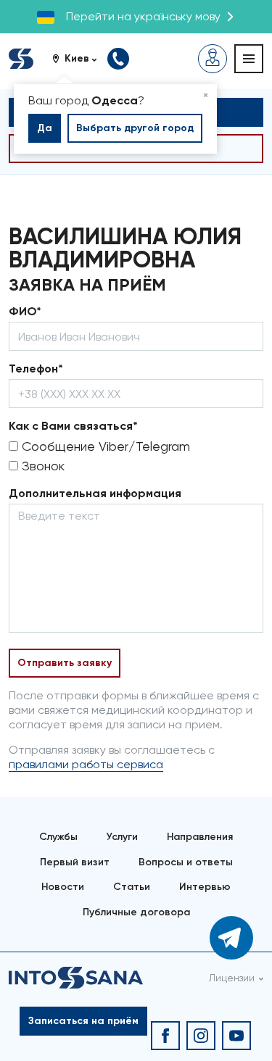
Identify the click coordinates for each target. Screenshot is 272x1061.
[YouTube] (236, 1035)
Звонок (41, 465)
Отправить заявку (64, 663)
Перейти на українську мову (143, 16)
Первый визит (75, 862)
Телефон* (36, 368)
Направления (200, 837)
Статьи (131, 887)
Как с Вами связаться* (73, 426)
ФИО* (25, 311)
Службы (58, 837)
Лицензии (232, 977)
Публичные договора (136, 912)
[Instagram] (200, 1035)
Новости (62, 887)
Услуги (122, 837)
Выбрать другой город (135, 128)
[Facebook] (165, 1035)
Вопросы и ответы (186, 862)
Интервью (205, 887)
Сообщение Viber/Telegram (104, 446)
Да (44, 128)
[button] (79, 58)
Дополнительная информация (95, 493)
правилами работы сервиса (86, 764)
